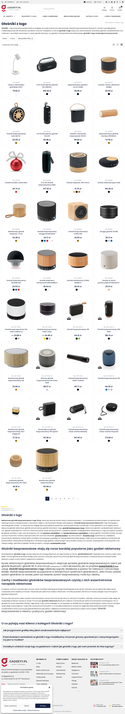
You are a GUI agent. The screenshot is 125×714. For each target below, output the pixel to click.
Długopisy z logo (29, 16)
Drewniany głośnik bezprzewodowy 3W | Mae (16, 481)
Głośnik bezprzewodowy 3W (78, 329)
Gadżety (9, 16)
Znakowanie (40, 677)
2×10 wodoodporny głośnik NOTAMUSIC (47, 86)
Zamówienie (60, 670)
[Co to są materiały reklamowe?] (94, 665)
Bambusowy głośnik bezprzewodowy (47, 481)
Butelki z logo (92, 16)
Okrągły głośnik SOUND (109, 232)
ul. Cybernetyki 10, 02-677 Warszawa (15, 679)
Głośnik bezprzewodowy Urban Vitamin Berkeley (78, 430)
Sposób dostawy (42, 681)
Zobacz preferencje (10, 706)
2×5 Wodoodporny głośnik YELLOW (47, 135)
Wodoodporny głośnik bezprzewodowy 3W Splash (47, 430)
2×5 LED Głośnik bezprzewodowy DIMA (47, 184)
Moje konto (60, 663)
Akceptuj (43, 706)
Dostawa (89, 2)
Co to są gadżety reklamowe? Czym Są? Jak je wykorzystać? (110, 683)
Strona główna (109, 22)
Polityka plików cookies (19, 710)
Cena (12, 38)
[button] (49, 687)
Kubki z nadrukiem (50, 16)
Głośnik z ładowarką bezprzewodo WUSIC (78, 135)
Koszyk (119, 9)
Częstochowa (77, 677)
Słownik (59, 677)
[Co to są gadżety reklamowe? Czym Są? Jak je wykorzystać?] (94, 683)
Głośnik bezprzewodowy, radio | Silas (47, 330)
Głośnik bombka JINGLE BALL (16, 183)
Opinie (116, 705)
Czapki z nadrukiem (112, 16)
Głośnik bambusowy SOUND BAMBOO (78, 281)
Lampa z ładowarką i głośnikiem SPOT (16, 86)
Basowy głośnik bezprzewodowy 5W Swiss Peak (47, 380)
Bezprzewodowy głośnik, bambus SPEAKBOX (109, 135)
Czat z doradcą (24, 2)
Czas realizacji (41, 684)
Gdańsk (74, 684)
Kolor (5, 38)
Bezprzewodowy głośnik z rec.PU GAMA (78, 86)
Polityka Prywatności (33, 710)
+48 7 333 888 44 (9, 2)
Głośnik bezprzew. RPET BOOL (78, 183)
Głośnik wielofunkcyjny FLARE (109, 183)
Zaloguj (104, 10)
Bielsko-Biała (76, 667)
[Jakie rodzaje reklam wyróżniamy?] (94, 674)
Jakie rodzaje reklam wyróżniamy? (110, 674)
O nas (38, 663)
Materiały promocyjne (44, 674)
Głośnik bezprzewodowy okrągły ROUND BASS (47, 233)
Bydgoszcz (76, 670)
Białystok (75, 663)
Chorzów (75, 674)
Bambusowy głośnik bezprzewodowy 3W (16, 379)
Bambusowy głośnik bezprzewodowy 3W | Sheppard (16, 431)
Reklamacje (60, 674)
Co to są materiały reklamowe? (109, 665)
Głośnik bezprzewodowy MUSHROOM (16, 281)
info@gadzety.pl (7, 676)
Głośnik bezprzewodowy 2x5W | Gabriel (78, 379)
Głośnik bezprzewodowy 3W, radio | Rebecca (16, 330)
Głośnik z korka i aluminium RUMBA (109, 86)
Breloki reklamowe (72, 16)
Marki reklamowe (43, 670)
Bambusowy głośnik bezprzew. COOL (16, 233)
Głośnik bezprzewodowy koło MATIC (16, 135)
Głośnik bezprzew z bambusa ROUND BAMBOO (47, 281)
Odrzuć (26, 706)
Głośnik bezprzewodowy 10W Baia (109, 330)
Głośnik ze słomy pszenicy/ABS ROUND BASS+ (109, 281)
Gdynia (74, 687)
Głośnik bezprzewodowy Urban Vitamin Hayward (108, 430)
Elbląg (74, 681)
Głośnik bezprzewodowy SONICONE (78, 233)
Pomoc (112, 10)
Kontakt (99, 2)
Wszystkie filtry (24, 38)
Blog (38, 667)
